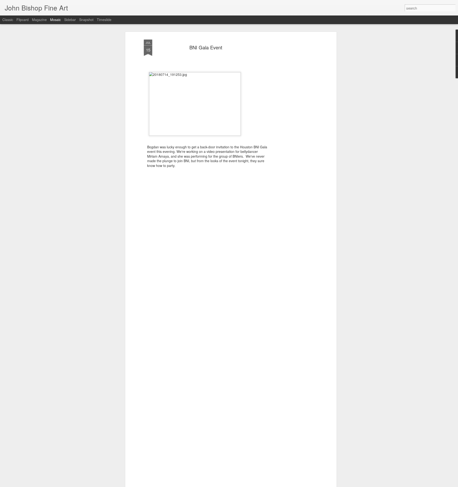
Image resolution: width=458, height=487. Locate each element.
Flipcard (22, 19)
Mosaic (55, 19)
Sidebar (70, 19)
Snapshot (86, 19)
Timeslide (104, 19)
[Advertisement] (294, 112)
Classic (7, 19)
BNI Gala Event (205, 47)
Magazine (39, 19)
